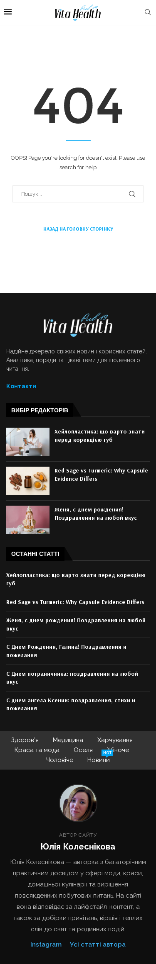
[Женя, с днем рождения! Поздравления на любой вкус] (28, 520)
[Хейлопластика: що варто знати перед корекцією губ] (28, 442)
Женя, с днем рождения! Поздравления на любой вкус (95, 513)
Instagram (46, 944)
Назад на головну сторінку (78, 229)
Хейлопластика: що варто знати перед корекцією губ (99, 435)
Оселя (83, 750)
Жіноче (118, 750)
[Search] (148, 12)
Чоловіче (59, 760)
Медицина (68, 740)
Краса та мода (37, 750)
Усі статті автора (98, 944)
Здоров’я (25, 740)
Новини (98, 759)
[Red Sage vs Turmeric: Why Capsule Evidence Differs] (28, 481)
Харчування (115, 740)
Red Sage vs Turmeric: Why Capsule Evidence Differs (75, 602)
